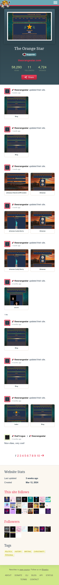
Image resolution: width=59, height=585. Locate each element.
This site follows (16, 492)
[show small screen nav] (55, 2)
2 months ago (16, 284)
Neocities (13, 569)
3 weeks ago (16, 93)
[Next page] (42, 455)
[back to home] (5, 3)
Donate (18, 575)
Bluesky (45, 569)
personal (9, 555)
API (41, 575)
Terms (23, 579)
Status (49, 575)
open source (24, 569)
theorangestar (21, 89)
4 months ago (16, 324)
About (8, 575)
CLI (26, 575)
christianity (39, 551)
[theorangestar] (7, 91)
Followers (11, 522)
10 (38, 455)
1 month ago (16, 131)
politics (8, 551)
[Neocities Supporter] (29, 54)
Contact (34, 579)
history (18, 551)
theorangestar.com (29, 60)
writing (27, 551)
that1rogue (19, 435)
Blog (33, 575)
